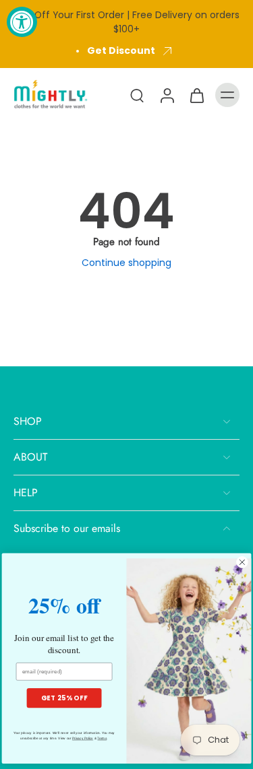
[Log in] (166, 94)
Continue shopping (126, 262)
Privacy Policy (82, 738)
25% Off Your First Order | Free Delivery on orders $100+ (126, 22)
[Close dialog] (242, 562)
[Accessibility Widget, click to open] (22, 22)
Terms (102, 738)
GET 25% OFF (64, 698)
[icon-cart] (196, 94)
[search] (137, 94)
